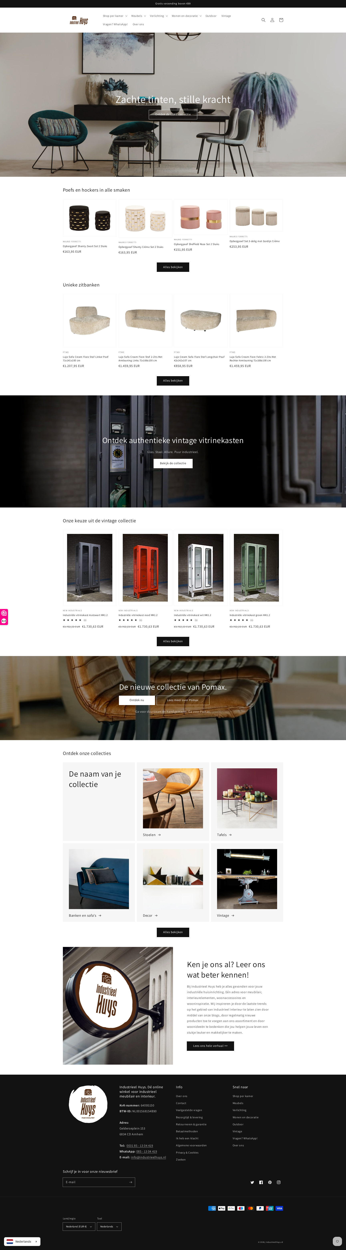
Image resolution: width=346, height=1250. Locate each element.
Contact (181, 1103)
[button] (263, 20)
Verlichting (240, 1110)
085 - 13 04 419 (146, 1151)
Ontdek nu (137, 700)
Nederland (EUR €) (76, 1226)
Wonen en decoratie (246, 1117)
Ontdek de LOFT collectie (173, 114)
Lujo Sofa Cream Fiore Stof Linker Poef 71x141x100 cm (86, 358)
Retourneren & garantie (191, 1124)
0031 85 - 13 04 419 (140, 1145)
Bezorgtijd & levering (189, 1117)
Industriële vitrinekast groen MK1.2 (250, 615)
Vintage (237, 1131)
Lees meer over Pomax (183, 700)
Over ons (181, 1096)
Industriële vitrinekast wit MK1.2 (192, 615)
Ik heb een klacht (187, 1138)
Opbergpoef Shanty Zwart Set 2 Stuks (85, 246)
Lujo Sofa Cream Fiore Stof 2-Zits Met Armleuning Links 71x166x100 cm (140, 358)
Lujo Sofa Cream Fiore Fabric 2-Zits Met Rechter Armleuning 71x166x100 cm (253, 358)
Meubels (238, 1103)
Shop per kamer (243, 1096)
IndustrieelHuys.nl (274, 1242)
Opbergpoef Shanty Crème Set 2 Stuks (141, 247)
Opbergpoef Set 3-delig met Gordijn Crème (255, 241)
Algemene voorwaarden (191, 1145)
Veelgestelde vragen (189, 1110)
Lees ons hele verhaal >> (210, 1046)
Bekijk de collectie (173, 463)
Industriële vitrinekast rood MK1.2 (138, 615)
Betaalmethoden (187, 1131)
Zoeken (181, 1159)
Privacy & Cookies (187, 1152)
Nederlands (106, 1226)
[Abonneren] (130, 1182)
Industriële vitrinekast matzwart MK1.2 (85, 615)
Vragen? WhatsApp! (245, 1138)
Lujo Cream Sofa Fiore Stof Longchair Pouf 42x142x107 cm (199, 358)
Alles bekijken (173, 267)
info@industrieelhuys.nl (148, 1157)
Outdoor (238, 1124)
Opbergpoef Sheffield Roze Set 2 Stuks (196, 244)
